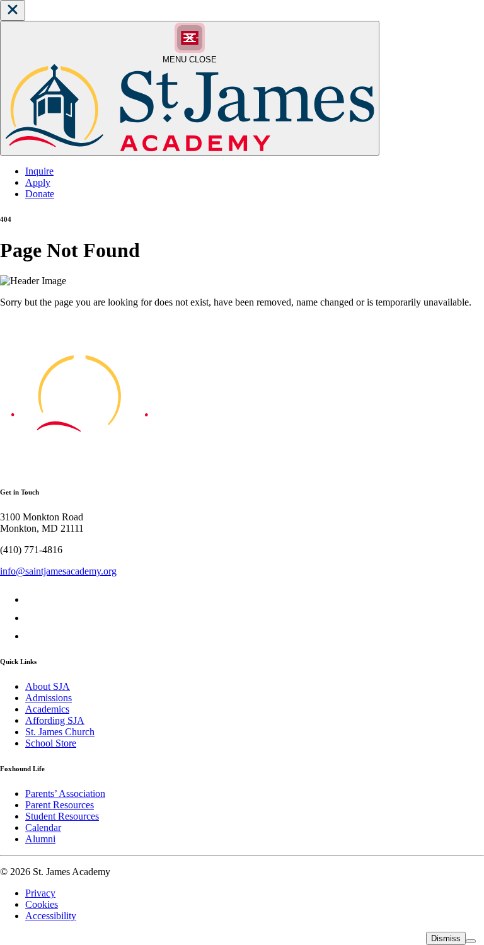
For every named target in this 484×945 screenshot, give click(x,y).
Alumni (40, 838)
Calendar (43, 827)
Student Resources (62, 816)
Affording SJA (54, 720)
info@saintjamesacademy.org (58, 571)
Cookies (41, 904)
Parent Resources (59, 804)
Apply (37, 182)
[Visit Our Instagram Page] (33, 636)
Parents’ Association (65, 793)
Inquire (39, 171)
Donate (39, 193)
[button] (12, 10)
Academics (47, 709)
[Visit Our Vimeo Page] (33, 617)
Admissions (48, 697)
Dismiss (446, 938)
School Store (50, 743)
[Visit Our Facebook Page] (33, 599)
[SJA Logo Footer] (79, 466)
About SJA (47, 686)
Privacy (40, 893)
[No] (471, 941)
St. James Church (60, 731)
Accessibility (50, 915)
